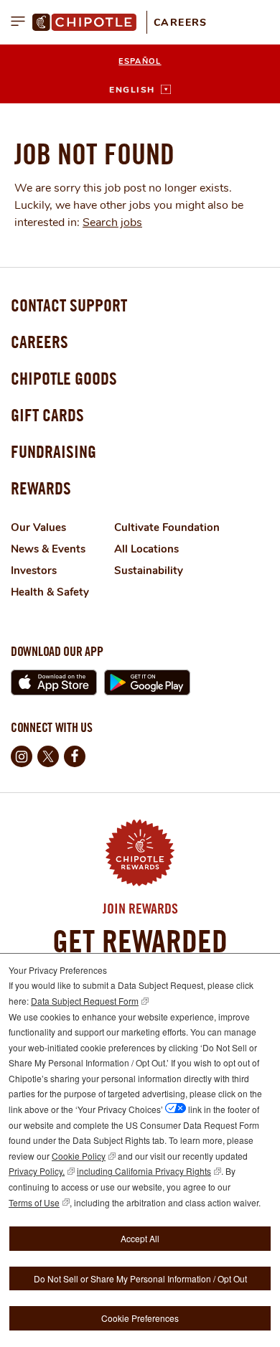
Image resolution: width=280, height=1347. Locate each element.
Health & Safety (50, 592)
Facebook (74, 756)
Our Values (38, 527)
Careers (180, 22)
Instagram (21, 756)
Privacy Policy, (37, 1171)
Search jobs (112, 222)
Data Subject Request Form (85, 1001)
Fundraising (53, 451)
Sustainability (148, 570)
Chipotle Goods (64, 378)
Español (139, 61)
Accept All (140, 1238)
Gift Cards (47, 415)
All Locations (146, 549)
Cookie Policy (79, 1156)
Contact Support (69, 305)
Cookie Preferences (140, 1318)
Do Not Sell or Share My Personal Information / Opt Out (140, 1278)
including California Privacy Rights (144, 1171)
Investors (34, 570)
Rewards (41, 488)
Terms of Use (34, 1202)
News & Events (48, 549)
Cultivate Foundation (167, 527)
